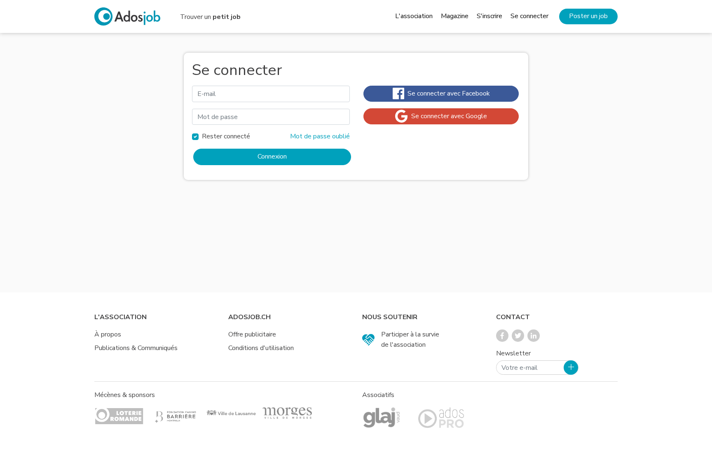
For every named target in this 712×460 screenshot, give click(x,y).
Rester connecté (226, 136)
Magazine (454, 16)
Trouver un (210, 16)
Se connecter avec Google (447, 116)
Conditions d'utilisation (261, 348)
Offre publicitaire (252, 334)
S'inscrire (489, 16)
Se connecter (529, 16)
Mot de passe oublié (320, 136)
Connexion (272, 156)
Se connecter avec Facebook (447, 93)
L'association (414, 16)
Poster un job (588, 16)
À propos (107, 334)
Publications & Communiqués (136, 348)
